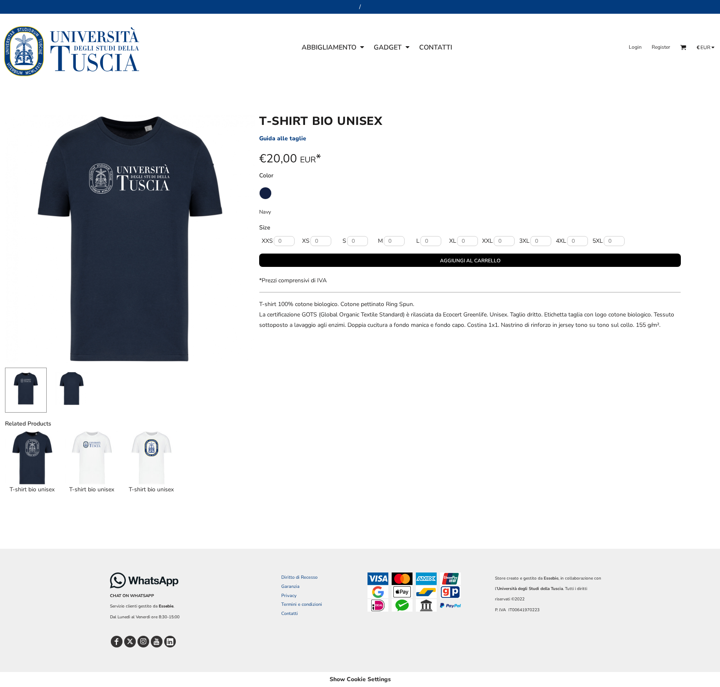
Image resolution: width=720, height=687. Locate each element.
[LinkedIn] (170, 641)
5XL (597, 241)
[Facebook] (116, 641)
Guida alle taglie (282, 138)
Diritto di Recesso (299, 577)
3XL (524, 241)
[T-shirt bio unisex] (32, 458)
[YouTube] (156, 641)
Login (635, 47)
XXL (487, 241)
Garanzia (290, 586)
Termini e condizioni (301, 604)
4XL (561, 241)
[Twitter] (130, 641)
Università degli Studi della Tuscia (530, 589)
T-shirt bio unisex (32, 489)
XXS (267, 241)
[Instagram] (143, 641)
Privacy (289, 595)
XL (452, 241)
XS (306, 241)
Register (661, 47)
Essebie (166, 606)
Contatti (289, 613)
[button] (334, 47)
